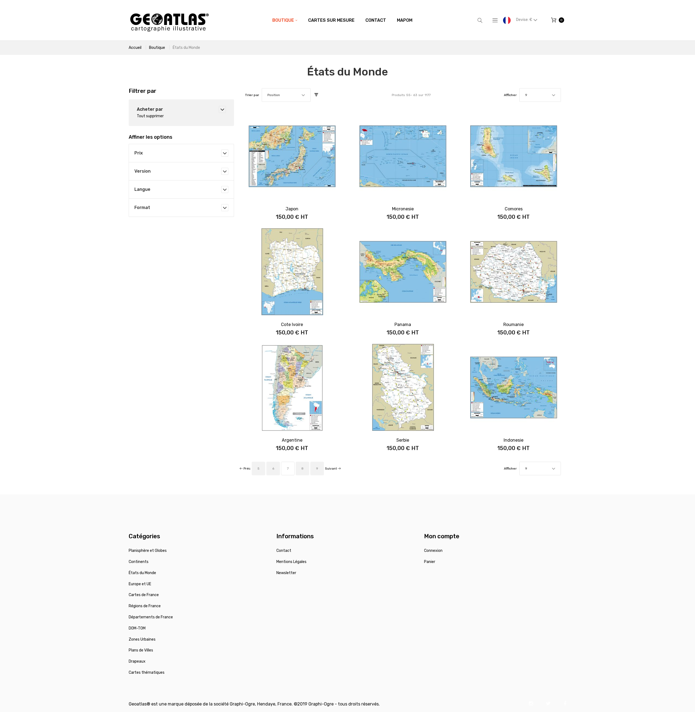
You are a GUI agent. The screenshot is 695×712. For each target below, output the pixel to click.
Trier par (252, 95)
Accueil (135, 47)
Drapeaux (137, 661)
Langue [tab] (142, 189)
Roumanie (513, 324)
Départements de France (151, 617)
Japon (292, 208)
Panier (429, 561)
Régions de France (145, 606)
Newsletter (286, 573)
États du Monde (142, 573)
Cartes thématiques (147, 672)
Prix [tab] (138, 153)
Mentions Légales (291, 561)
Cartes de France (144, 595)
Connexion (433, 550)
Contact (283, 550)
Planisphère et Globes (148, 550)
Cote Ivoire (292, 324)
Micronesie (403, 208)
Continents (139, 561)
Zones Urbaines (142, 639)
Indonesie (513, 440)
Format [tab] (142, 207)
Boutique (157, 47)
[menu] (342, 20)
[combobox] (286, 95)
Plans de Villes (141, 650)
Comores (514, 208)
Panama (402, 324)
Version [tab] (142, 171)
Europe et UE (140, 584)
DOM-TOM (137, 628)
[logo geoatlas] (169, 20)
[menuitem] (284, 20)
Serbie (402, 440)
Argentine (292, 440)
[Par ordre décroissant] (316, 95)
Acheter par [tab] (150, 109)
